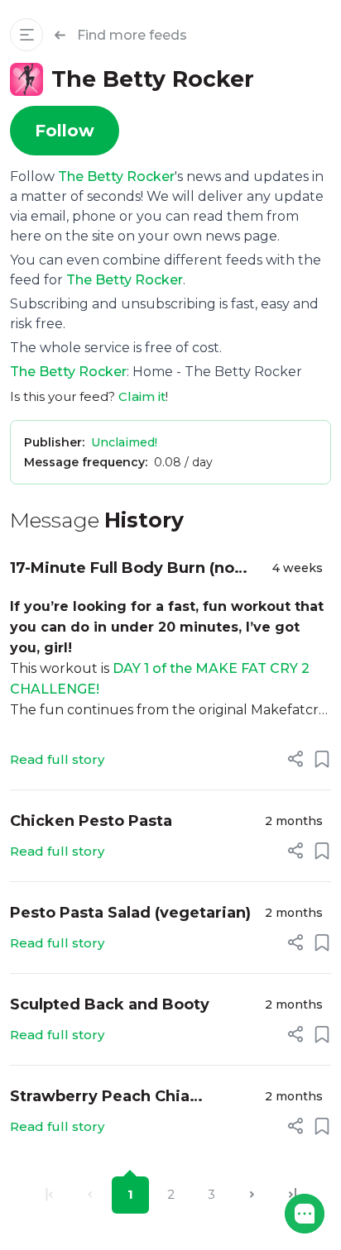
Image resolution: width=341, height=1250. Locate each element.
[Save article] (322, 759)
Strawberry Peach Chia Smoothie (100, 1097)
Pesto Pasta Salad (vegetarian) (130, 913)
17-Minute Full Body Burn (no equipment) (122, 569)
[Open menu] (26, 34)
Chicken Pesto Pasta (91, 821)
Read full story (57, 759)
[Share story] (295, 759)
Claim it (142, 396)
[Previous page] (89, 1195)
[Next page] (252, 1195)
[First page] (49, 1195)
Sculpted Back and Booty (109, 1004)
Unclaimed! (124, 442)
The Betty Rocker (116, 176)
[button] (304, 1213)
